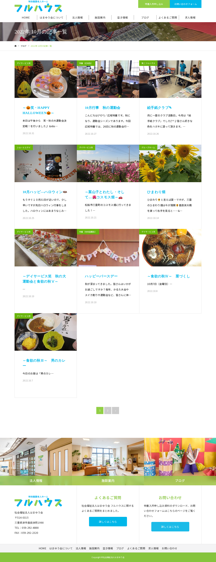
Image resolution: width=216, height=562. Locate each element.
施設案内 (100, 17)
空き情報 (122, 17)
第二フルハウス (148, 63)
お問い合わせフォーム (185, 4)
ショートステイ (24, 147)
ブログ (145, 17)
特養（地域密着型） (88, 231)
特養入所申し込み (154, 4)
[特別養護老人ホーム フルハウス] (38, 6)
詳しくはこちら (108, 522)
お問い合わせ (169, 548)
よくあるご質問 (167, 17)
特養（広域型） (86, 63)
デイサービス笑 (24, 63)
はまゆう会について (52, 17)
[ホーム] (15, 46)
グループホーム (148, 147)
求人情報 (190, 17)
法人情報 (77, 17)
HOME (26, 17)
